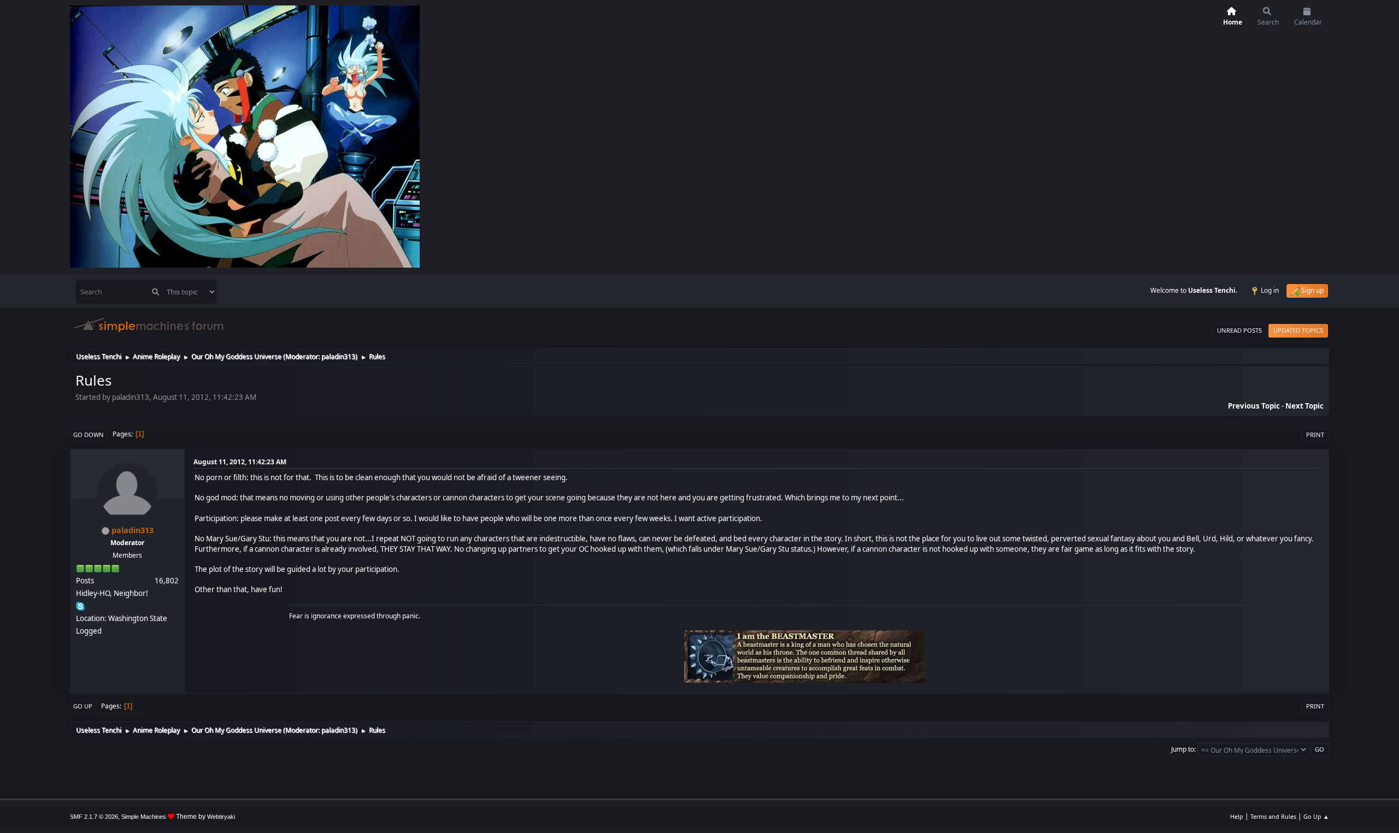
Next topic (1304, 406)
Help (1236, 816)
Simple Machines (143, 816)
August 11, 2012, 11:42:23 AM (239, 461)
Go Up (82, 706)
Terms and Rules (1273, 816)
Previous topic (1254, 406)
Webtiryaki (221, 816)
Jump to (1182, 749)
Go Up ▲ (1316, 816)
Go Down (88, 434)
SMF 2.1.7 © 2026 (94, 816)
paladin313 (338, 356)
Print (1315, 434)
